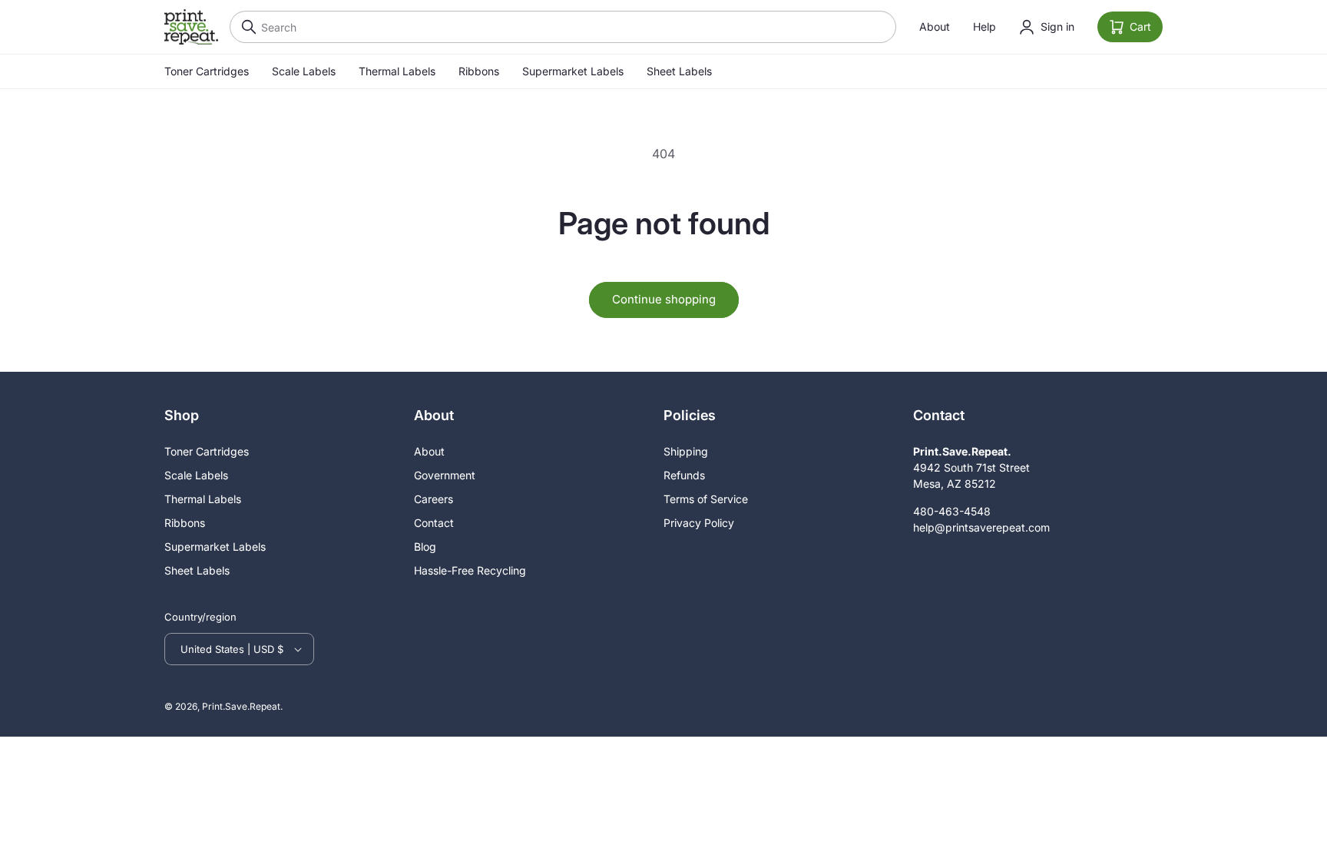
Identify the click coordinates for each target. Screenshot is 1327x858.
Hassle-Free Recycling (470, 570)
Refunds (684, 475)
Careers (433, 498)
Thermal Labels (397, 71)
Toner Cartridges (206, 71)
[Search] (245, 27)
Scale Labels (304, 71)
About (934, 26)
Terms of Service (706, 498)
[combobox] (563, 27)
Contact (434, 522)
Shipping (686, 451)
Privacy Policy (699, 522)
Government (444, 475)
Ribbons (478, 71)
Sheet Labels (679, 71)
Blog (425, 546)
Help (984, 26)
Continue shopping (664, 299)
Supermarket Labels (573, 71)
